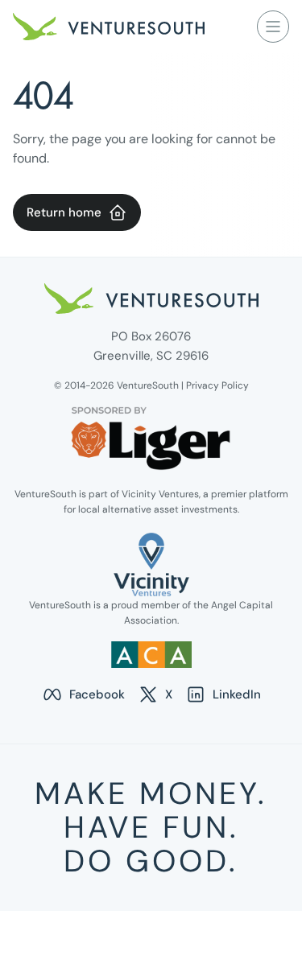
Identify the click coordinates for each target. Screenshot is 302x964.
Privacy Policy (217, 385)
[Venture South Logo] (109, 26)
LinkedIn (223, 695)
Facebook (83, 695)
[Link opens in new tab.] (151, 564)
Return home (64, 212)
